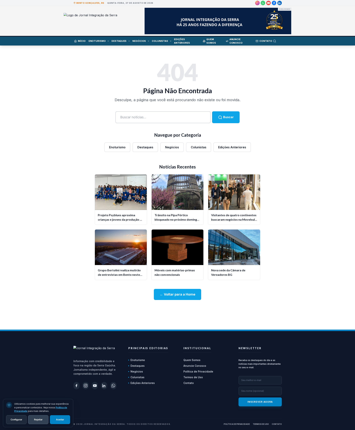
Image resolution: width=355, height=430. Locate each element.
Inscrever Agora (260, 401)
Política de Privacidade (198, 371)
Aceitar (60, 419)
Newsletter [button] (250, 348)
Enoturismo (117, 147)
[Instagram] (257, 3)
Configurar (16, 419)
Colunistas (198, 147)
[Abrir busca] (277, 41)
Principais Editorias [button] (148, 348)
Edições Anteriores (232, 147)
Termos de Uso (193, 377)
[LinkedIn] (279, 3)
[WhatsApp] (263, 3)
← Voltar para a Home (177, 294)
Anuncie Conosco (194, 365)
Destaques (145, 147)
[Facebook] (274, 3)
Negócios (172, 147)
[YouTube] (268, 3)
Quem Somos (191, 360)
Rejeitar (38, 419)
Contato (188, 383)
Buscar (228, 117)
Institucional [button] (197, 348)
